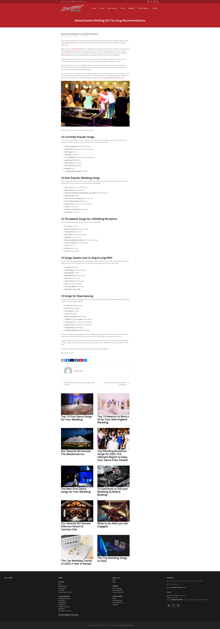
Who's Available (118, 590)
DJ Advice (85, 36)
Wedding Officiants (64, 598)
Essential (61, 590)
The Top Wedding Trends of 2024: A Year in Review (76, 562)
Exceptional (62, 588)
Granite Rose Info (118, 592)
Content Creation (64, 607)
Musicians (61, 600)
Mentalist (61, 609)
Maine (115, 598)
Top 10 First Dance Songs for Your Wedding (76, 418)
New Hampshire (118, 602)
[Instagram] (151, 1)
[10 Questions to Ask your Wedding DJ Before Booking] (113, 467)
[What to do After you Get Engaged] (113, 501)
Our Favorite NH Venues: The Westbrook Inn (76, 452)
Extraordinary (62, 586)
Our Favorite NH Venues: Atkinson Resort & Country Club (76, 526)
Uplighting (61, 605)
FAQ (114, 580)
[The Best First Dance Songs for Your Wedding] (77, 467)
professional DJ (77, 49)
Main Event (76, 36)
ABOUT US (116, 578)
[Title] (157, 1)
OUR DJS (61, 582)
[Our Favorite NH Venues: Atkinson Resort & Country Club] (77, 501)
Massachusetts (117, 600)
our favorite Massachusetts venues (112, 78)
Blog (114, 582)
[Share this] (67, 360)
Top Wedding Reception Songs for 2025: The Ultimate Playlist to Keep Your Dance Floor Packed (112, 455)
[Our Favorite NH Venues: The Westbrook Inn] (77, 429)
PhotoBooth (62, 602)
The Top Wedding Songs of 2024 (112, 559)
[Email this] (63, 360)
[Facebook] (148, 1)
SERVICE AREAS (117, 596)
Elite (59, 584)
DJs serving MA (71, 43)
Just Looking (117, 588)
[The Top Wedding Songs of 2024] (113, 536)
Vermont (115, 605)
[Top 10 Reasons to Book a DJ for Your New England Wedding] (113, 394)
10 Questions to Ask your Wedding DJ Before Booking (112, 491)
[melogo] (72, 8)
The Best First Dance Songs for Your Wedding (76, 490)
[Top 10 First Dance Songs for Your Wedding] (77, 394)
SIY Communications (126, 625)
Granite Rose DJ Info (65, 592)
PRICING (115, 586)
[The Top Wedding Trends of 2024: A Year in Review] (77, 536)
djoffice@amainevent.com (177, 587)
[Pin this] (81, 360)
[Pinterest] (154, 1)
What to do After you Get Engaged (112, 525)
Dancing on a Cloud (64, 611)
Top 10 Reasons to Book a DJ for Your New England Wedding (113, 419)
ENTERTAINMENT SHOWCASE (68, 615)
